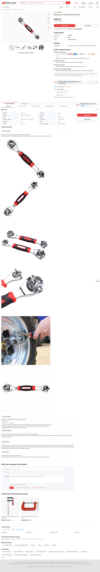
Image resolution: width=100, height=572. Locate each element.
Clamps (24, 9)
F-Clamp (39, 545)
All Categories (6, 7)
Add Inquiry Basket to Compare (26, 52)
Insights (84, 562)
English (18, 563)
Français (32, 563)
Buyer (67, 7)
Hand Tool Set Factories (41, 551)
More (2, 557)
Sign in (97, 3)
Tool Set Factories (29, 551)
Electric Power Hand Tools (72, 551)
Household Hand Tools (7, 555)
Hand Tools (76, 532)
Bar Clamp (54, 545)
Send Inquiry (65, 25)
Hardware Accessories (17, 9)
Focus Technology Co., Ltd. (41, 566)
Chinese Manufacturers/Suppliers (34, 562)
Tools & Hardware (8, 9)
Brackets (33, 545)
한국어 (61, 563)
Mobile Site (79, 562)
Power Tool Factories (18, 551)
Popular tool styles (54, 532)
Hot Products (16, 562)
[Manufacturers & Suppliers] (8, 2)
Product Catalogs (20, 529)
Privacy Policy (70, 566)
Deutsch (47, 563)
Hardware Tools (29, 532)
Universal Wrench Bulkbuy (35, 555)
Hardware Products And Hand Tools (56, 551)
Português (27, 563)
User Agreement (58, 566)
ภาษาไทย (72, 563)
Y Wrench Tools (83, 551)
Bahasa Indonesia (87, 563)
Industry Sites (58, 562)
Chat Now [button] (88, 25)
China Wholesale (44, 562)
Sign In (55, 97)
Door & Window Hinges (7, 545)
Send (12, 487)
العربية (57, 563)
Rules (98, 7)
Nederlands (52, 563)
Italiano (43, 563)
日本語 (65, 563)
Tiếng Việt (81, 563)
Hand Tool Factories (6, 551)
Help (74, 7)
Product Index (73, 562)
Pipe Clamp (46, 545)
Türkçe (76, 563)
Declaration (64, 566)
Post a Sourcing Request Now (39, 487)
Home (2, 9)
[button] (70, 106)
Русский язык (37, 563)
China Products (23, 562)
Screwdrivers (4, 532)
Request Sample (78, 28)
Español (22, 563)
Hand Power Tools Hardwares (21, 555)
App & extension (82, 7)
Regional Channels (66, 562)
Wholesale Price (52, 562)
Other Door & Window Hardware (21, 545)
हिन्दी (68, 563)
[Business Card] (96, 109)
